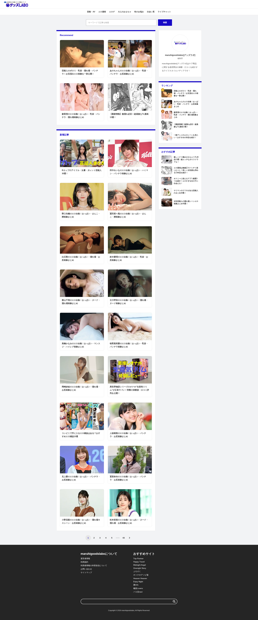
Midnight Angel (139, 565)
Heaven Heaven (140, 578)
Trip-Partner (138, 558)
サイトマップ (86, 572)
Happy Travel (139, 562)
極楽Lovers (138, 588)
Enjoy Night (138, 582)
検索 (165, 22)
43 (124, 538)
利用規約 (84, 562)
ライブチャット (164, 12)
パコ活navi (137, 592)
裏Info (135, 585)
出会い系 (151, 12)
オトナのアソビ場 (140, 575)
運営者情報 (85, 558)
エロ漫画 (102, 12)
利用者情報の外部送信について (94, 565)
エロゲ (112, 12)
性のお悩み (139, 12)
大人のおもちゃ (124, 12)
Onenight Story (139, 568)
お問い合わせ (86, 569)
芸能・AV (91, 12)
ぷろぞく (137, 571)
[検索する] (174, 601)
